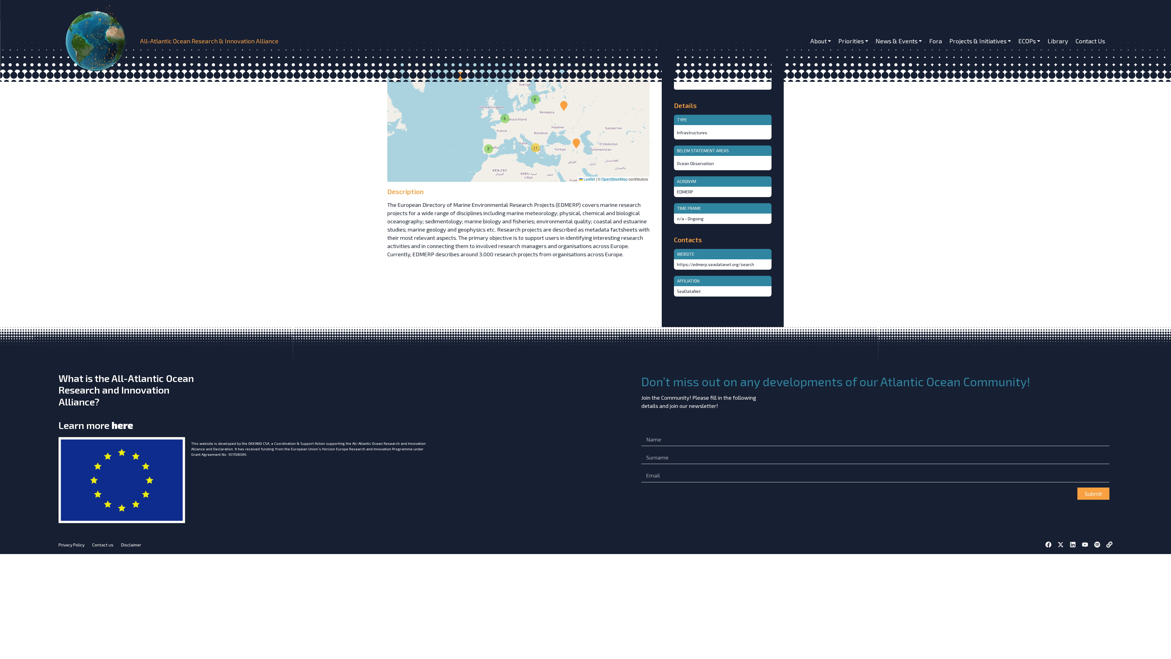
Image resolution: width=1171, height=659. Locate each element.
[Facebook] (1048, 545)
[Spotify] (1097, 545)
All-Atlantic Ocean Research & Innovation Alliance (209, 41)
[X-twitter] (1061, 545)
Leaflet (589, 179)
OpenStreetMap (614, 179)
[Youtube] (1085, 545)
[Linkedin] (1073, 545)
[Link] (1109, 545)
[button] (564, 106)
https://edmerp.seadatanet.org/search (715, 264)
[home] (98, 41)
